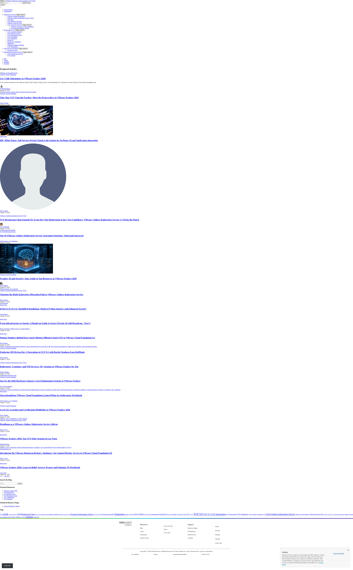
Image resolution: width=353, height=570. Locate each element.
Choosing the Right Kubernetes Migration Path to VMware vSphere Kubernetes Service (41, 294)
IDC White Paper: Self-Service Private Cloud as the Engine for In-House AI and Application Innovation (49, 140)
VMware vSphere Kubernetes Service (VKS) (13, 216)
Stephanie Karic (4, 444)
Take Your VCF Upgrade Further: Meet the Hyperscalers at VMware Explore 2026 (39, 97)
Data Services (38, 514)
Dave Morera (4, 343)
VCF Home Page (9, 492)
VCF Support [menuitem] (11, 55)
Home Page (3, 136)
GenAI (97, 514)
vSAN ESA (22, 517)
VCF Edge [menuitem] (10, 20)
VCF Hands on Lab (9, 494)
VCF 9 (191, 514)
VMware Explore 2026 (10, 491)
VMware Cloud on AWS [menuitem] (14, 23)
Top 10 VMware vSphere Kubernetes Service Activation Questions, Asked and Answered (41, 235)
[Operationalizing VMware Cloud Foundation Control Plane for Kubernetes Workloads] (60, 390)
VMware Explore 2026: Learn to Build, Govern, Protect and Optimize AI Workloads (40, 467)
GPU (100, 514)
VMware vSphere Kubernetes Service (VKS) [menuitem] (20, 18)
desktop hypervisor (63, 514)
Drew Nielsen (4, 415)
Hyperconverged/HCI (108, 514)
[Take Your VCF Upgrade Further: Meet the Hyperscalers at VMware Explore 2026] (18, 92)
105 (5, 476)
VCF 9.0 (198, 514)
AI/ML (6, 514)
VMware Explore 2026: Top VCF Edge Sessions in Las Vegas (28, 438)
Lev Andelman (13, 241)
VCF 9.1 (207, 514)
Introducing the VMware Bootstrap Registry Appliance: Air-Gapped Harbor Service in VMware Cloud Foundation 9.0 (56, 453)
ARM (19, 514)
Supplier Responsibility (180, 554)
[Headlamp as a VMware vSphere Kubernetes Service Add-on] (13, 418)
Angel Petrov (4, 314)
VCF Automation (218, 514)
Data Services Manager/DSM (49, 514)
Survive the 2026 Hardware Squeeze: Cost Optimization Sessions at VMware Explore (40, 381)
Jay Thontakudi (4, 227)
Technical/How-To (5, 449)
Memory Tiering (129, 514)
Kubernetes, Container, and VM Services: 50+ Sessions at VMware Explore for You (39, 366)
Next (8, 476)
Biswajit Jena (4, 300)
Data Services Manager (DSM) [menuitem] (20, 28)
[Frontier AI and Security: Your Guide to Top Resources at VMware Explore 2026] (26, 273)
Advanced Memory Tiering (11, 506)
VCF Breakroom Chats (10, 496)
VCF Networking (231, 514)
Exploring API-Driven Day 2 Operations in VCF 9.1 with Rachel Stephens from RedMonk (42, 352)
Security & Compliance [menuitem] (14, 42)
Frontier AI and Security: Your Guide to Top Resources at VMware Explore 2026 (38, 278)
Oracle (149, 514)
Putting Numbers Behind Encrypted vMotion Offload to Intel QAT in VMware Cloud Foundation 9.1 (47, 337)
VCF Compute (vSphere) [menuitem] (14, 32)
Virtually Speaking (257, 514)
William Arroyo (14, 329)
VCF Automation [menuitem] (12, 37)
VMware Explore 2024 (316, 514)
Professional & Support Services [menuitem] (13, 52)
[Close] (348, 550)
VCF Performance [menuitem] (12, 47)
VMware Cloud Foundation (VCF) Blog (23, 1)
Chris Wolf (3, 473)
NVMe (145, 514)
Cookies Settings (338, 553)
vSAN (18, 517)
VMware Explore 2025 (329, 514)
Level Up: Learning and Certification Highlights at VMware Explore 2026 (35, 410)
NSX (135, 514)
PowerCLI (162, 514)
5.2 (1, 514)
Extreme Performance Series (82, 514)
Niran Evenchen (4, 329)
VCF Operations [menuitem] (12, 38)
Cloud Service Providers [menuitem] (11, 48)
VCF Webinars (8, 499)
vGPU (250, 514)
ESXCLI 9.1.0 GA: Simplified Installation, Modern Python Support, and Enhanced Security (43, 309)
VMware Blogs (8, 9)
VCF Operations (242, 514)
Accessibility (135, 554)
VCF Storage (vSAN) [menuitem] (13, 33)
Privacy (156, 554)
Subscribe (7, 565)
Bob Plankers (4, 285)
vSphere (29, 517)
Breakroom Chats (28, 514)
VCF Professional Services (8, 232)
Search (2, 3)
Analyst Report (13, 514)
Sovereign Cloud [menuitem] (12, 50)
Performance (155, 514)
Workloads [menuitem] (10, 43)
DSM (69, 514)
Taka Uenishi (4, 211)
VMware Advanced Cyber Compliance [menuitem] (22, 26)
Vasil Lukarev (4, 241)
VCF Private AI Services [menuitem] (14, 21)
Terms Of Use (206, 554)
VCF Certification (9, 497)
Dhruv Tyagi (3, 430)
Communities (7, 11)
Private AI (169, 514)
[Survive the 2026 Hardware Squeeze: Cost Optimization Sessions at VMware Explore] (8, 375)
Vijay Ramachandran (6, 386)
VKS (264, 514)
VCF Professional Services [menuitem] (15, 54)
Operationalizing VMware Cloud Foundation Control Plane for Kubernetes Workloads (41, 395)
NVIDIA (141, 514)
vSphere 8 (36, 517)
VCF (188, 514)
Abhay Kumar (4, 103)
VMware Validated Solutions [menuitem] (15, 45)
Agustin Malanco (25, 329)
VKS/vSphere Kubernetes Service (280, 514)
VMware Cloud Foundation (8, 74)
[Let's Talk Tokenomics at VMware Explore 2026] (8, 73)
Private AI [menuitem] (10, 40)
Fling (94, 514)
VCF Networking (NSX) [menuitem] (14, 35)
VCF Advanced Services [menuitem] (14, 25)
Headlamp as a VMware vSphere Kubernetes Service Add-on (29, 424)
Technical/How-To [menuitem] (9, 30)
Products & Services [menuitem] (9, 14)
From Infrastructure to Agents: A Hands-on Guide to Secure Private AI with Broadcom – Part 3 (45, 323)
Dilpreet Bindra (4, 372)
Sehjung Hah (4, 357)
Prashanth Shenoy (5, 88)
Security (174, 514)
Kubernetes (119, 514)
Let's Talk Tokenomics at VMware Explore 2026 (23, 78)
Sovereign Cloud (181, 514)
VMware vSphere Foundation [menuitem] (16, 16)
